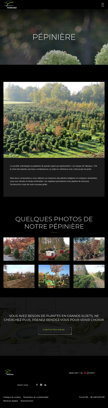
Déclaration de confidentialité (35, 397)
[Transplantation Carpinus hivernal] (19, 276)
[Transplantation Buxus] (54, 249)
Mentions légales (10, 401)
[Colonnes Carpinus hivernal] (89, 249)
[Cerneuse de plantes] (54, 276)
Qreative (91, 373)
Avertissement (27, 401)
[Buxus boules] (89, 276)
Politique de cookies (12, 397)
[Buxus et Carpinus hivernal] (19, 249)
